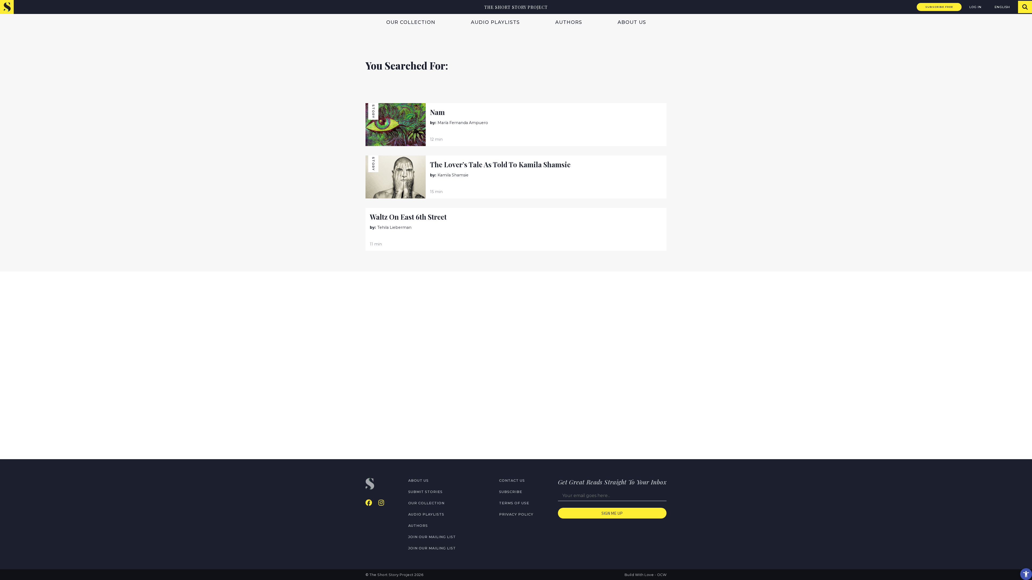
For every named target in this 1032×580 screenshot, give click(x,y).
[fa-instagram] (381, 502)
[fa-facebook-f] (369, 502)
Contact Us (512, 481)
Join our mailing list (432, 537)
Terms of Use (514, 503)
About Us (632, 22)
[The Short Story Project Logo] (7, 7)
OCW (662, 575)
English (1002, 7)
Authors (568, 22)
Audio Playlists (495, 22)
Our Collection (410, 22)
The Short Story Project (516, 7)
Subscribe (510, 492)
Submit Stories (425, 492)
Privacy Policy (516, 514)
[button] (1026, 574)
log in (975, 7)
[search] (1025, 7)
